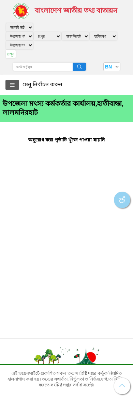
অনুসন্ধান (79, 67)
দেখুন (10, 53)
